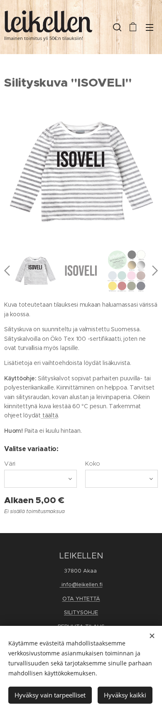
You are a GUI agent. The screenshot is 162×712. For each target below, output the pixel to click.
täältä (49, 415)
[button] (116, 27)
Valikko (149, 27)
